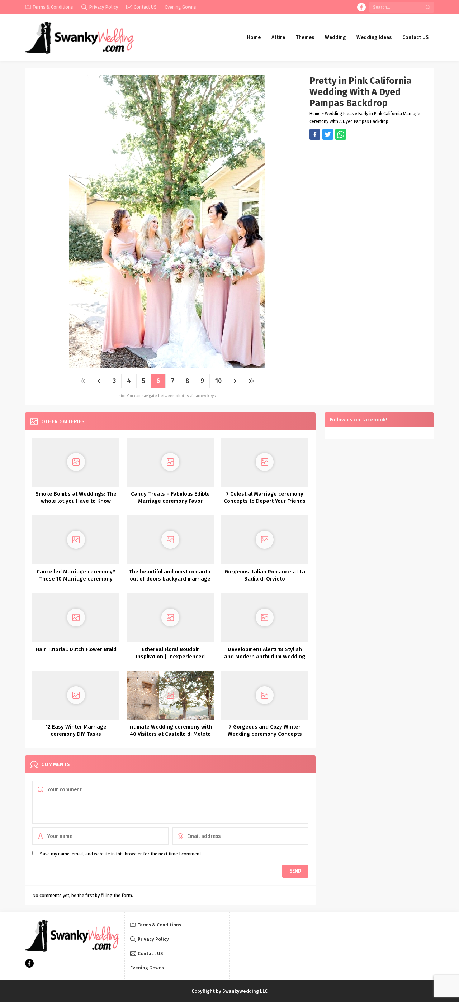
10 (218, 381)
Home (315, 113)
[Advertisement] (368, 190)
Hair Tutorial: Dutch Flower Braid (76, 649)
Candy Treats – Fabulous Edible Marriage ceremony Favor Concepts (170, 501)
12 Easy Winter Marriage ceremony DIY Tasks (76, 730)
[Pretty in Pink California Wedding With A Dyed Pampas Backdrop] (167, 365)
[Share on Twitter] (340, 134)
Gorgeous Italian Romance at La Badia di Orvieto (264, 575)
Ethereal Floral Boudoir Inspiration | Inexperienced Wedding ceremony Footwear (170, 656)
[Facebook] (361, 7)
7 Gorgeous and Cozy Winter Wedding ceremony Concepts (265, 730)
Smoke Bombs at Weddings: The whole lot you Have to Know (76, 497)
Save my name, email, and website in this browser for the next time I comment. (121, 854)
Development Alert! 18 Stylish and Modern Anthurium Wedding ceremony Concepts (264, 656)
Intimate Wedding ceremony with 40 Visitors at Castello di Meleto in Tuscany (170, 734)
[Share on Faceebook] (327, 134)
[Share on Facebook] (314, 134)
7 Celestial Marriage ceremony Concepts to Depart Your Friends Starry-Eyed (265, 501)
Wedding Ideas (339, 113)
